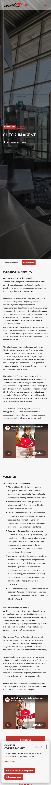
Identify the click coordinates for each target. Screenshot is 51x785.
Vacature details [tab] (11, 262)
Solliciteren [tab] (28, 262)
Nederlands (9, 126)
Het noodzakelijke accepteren (19, 770)
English (20, 126)
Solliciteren (25, 740)
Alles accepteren (13, 777)
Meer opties (9, 761)
